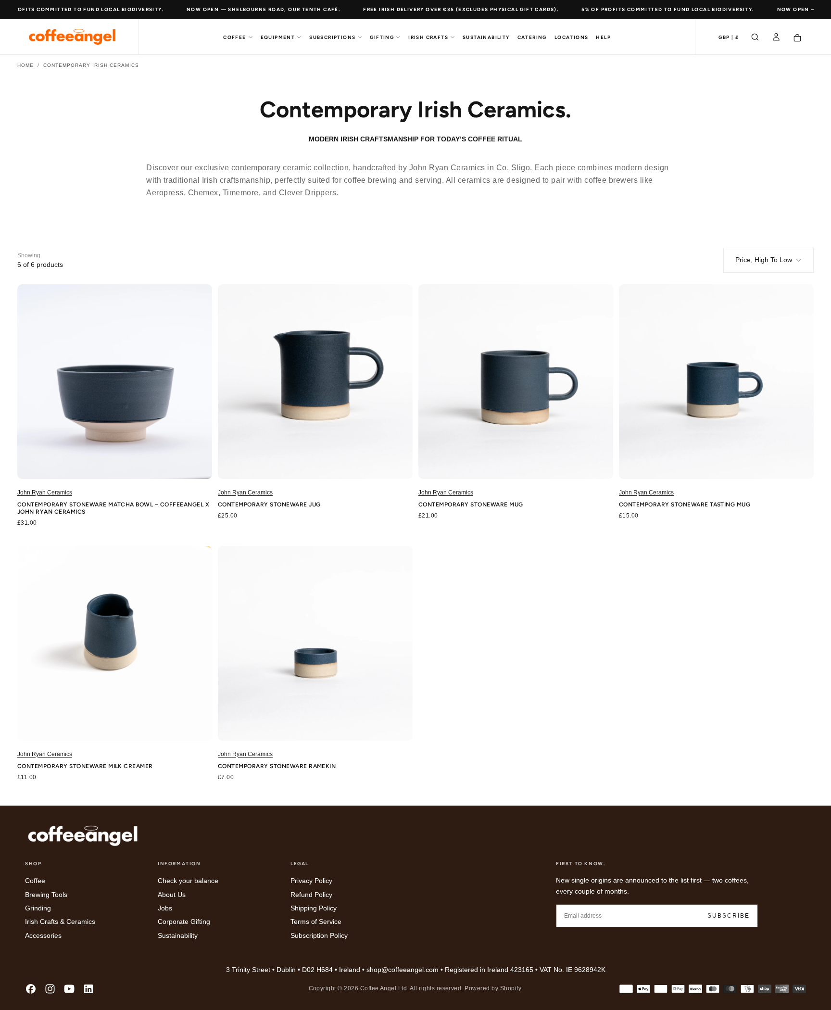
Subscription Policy (319, 935)
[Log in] (776, 38)
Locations (571, 37)
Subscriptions (332, 37)
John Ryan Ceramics (44, 492)
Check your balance (188, 880)
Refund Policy (311, 894)
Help (603, 37)
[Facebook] (31, 989)
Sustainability (486, 37)
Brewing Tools (46, 894)
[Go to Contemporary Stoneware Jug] (315, 381)
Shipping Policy (313, 908)
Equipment (278, 37)
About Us (172, 894)
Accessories (43, 935)
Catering (532, 37)
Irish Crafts (428, 37)
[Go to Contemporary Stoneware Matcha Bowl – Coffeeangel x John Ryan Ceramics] (114, 381)
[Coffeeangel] (82, 836)
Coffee (234, 37)
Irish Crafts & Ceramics (60, 921)
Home (25, 65)
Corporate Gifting (184, 921)
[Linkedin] (88, 989)
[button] (728, 38)
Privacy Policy (311, 880)
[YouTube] (69, 989)
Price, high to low (763, 260)
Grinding (38, 908)
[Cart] (797, 38)
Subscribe (728, 915)
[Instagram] (50, 989)
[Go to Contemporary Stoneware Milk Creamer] (114, 643)
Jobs (165, 908)
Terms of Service (315, 921)
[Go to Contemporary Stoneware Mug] (515, 381)
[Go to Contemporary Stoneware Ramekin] (315, 643)
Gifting (382, 37)
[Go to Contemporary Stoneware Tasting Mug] (716, 381)
